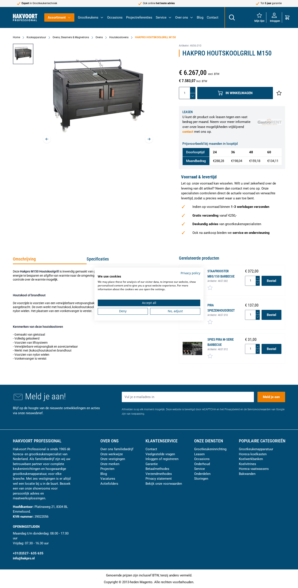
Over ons (181, 17)
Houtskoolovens (118, 37)
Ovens (99, 37)
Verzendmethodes (159, 474)
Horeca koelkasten (253, 454)
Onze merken (109, 464)
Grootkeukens (88, 17)
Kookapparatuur (36, 37)
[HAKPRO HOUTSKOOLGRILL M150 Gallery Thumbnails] (23, 54)
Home (16, 37)
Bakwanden (247, 474)
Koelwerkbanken (251, 459)
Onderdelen (202, 474)
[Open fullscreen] (98, 97)
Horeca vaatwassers (254, 469)
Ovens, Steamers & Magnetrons (71, 37)
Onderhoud (202, 464)
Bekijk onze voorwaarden (164, 484)
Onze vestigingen (112, 459)
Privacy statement (159, 479)
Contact (212, 17)
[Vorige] (47, 139)
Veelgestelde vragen (160, 454)
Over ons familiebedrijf (116, 449)
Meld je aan (271, 397)
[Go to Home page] (25, 17)
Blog (200, 17)
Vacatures (107, 479)
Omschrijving (24, 259)
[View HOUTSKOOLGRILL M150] (23, 54)
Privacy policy (190, 273)
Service (161, 17)
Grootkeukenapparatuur (256, 449)
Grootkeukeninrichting (210, 449)
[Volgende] (149, 139)
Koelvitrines (247, 464)
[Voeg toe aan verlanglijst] (279, 93)
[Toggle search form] (231, 17)
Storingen (201, 479)
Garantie (152, 464)
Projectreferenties (139, 17)
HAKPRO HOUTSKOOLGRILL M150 (155, 37)
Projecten (107, 469)
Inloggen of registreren (162, 459)
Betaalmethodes (157, 469)
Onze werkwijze (111, 454)
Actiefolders (109, 484)
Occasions (115, 17)
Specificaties (98, 259)
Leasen (199, 454)
